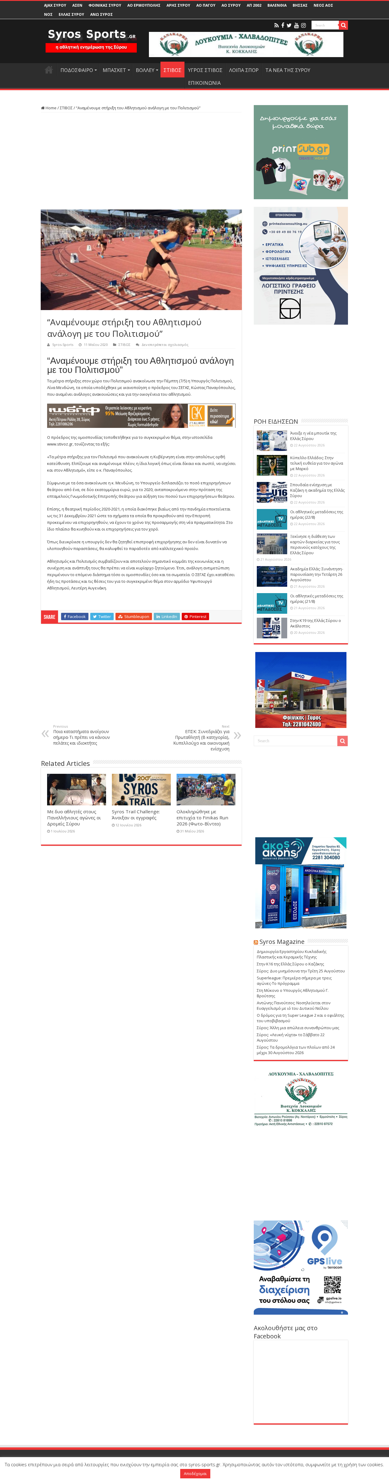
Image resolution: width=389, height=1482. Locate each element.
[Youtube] (296, 25)
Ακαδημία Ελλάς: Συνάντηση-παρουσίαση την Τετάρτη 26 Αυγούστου (316, 574)
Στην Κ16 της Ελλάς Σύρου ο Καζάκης (290, 964)
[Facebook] (283, 25)
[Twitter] (289, 25)
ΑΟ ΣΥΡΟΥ (231, 5)
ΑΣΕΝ (77, 5)
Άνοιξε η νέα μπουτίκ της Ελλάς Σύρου (313, 435)
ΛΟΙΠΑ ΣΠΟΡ (244, 70)
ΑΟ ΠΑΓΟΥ (205, 5)
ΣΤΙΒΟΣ (172, 70)
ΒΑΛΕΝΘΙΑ (277, 5)
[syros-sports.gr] (91, 37)
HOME (49, 69)
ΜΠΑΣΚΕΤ (114, 70)
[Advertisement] (141, 160)
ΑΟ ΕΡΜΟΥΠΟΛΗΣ (143, 5)
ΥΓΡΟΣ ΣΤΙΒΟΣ (205, 70)
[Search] (343, 25)
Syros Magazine (282, 941)
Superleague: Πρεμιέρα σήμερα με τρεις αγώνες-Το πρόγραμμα (294, 980)
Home (51, 108)
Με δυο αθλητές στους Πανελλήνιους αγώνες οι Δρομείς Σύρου (74, 817)
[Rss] (276, 25)
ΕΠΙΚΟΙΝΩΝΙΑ (204, 83)
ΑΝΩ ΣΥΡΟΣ (101, 14)
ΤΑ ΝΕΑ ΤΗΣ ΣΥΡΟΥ (287, 70)
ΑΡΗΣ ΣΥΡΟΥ (178, 5)
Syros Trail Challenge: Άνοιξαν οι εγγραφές (136, 814)
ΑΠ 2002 (254, 5)
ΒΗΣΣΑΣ (300, 5)
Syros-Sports (62, 344)
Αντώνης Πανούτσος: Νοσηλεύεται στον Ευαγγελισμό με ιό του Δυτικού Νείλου (293, 1005)
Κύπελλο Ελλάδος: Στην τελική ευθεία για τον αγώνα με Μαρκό (316, 463)
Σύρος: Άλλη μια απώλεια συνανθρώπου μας (298, 1027)
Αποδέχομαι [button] (195, 1473)
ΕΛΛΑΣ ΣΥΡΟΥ (71, 14)
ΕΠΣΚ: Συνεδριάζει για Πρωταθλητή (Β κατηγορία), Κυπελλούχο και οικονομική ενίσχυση (201, 738)
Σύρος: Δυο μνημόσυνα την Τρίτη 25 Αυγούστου (301, 971)
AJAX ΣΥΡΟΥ (55, 5)
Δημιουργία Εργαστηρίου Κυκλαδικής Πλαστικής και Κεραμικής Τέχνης (291, 954)
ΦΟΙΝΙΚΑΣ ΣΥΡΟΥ (104, 5)
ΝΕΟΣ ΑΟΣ (323, 5)
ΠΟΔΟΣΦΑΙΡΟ (76, 70)
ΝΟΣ (48, 14)
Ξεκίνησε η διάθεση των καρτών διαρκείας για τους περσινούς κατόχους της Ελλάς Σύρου (315, 544)
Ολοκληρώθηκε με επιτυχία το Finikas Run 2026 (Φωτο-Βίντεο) (202, 817)
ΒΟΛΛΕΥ (145, 70)
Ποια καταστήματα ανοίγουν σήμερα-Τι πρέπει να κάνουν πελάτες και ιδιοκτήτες (81, 735)
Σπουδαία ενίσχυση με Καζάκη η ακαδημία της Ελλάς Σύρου (317, 490)
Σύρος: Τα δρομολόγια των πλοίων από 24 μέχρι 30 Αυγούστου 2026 (296, 1049)
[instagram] (303, 25)
